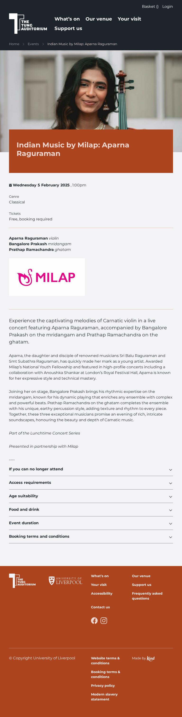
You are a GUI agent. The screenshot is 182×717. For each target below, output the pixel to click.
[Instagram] (103, 620)
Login (167, 6)
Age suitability (23, 496)
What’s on (67, 19)
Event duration (24, 523)
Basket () (150, 6)
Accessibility (101, 593)
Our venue (99, 19)
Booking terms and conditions (39, 536)
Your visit (129, 19)
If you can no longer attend (36, 469)
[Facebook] (94, 620)
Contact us (100, 607)
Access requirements (30, 482)
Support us (68, 28)
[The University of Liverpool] (66, 580)
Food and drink (24, 509)
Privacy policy (103, 685)
